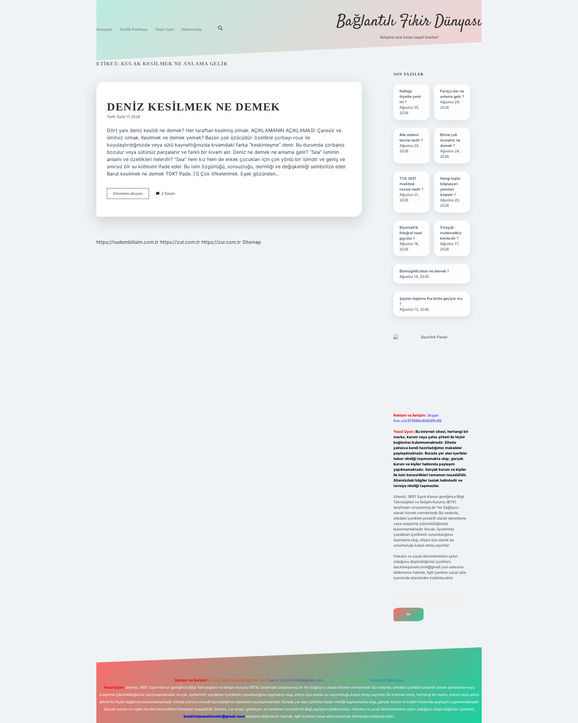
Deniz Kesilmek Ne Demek (193, 107)
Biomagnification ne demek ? (424, 271)
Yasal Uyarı (164, 29)
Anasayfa (104, 29)
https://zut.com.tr (180, 242)
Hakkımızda (192, 29)
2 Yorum (168, 193)
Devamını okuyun (131, 195)
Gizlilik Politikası (134, 29)
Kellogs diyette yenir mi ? (410, 96)
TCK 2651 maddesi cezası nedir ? (411, 183)
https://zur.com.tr (221, 242)
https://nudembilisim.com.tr (127, 242)
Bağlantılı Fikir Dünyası (409, 22)
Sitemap (251, 242)
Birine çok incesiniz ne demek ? (450, 140)
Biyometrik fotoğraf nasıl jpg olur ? (410, 232)
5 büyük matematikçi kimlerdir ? (450, 232)
